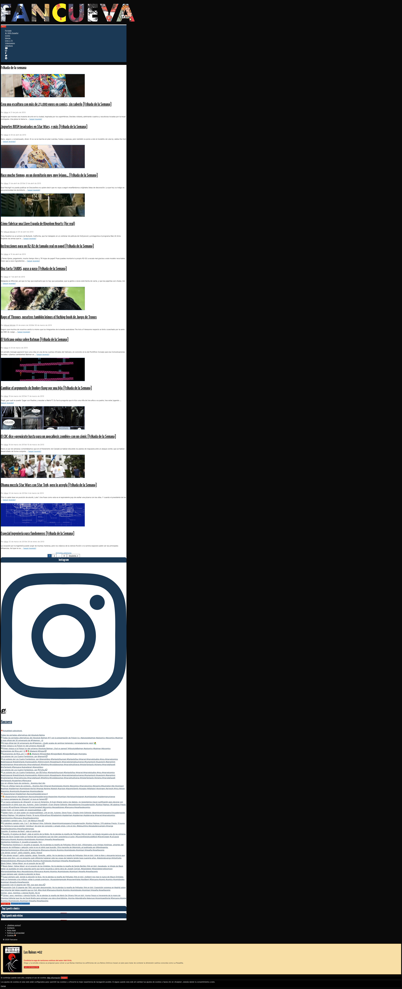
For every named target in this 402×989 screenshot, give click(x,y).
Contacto (11, 928)
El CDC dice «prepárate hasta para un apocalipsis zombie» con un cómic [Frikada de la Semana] (58, 437)
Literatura (9, 46)
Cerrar (3, 986)
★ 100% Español (11, 33)
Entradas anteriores (63, 553)
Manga (7, 38)
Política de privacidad (15, 933)
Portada (8, 31)
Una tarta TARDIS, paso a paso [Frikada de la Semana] (34, 269)
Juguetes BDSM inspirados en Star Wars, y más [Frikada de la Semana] (44, 127)
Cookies (10, 935)
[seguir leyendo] (35, 119)
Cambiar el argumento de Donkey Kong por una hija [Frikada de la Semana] (46, 388)
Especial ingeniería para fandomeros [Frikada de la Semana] (37, 534)
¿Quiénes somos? (14, 925)
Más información (53, 978)
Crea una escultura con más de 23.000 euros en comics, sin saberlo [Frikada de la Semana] (56, 104)
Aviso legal (11, 930)
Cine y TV (9, 41)
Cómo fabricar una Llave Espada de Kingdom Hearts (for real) (38, 224)
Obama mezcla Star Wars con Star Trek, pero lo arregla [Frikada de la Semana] (49, 485)
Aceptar (64, 978)
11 (65, 556)
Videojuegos (10, 43)
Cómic (7, 36)
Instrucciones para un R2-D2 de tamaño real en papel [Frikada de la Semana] (47, 246)
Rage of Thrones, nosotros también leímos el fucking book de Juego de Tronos (49, 317)
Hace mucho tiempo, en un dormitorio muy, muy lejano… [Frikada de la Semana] (49, 175)
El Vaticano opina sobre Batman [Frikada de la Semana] (35, 340)
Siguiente (73, 556)
